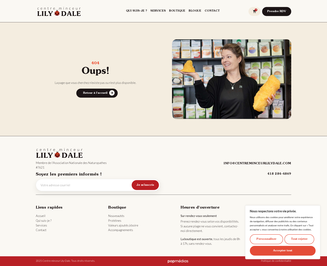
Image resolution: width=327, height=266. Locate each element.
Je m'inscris (145, 185)
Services (158, 11)
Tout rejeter (299, 239)
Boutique (177, 11)
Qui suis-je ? (136, 11)
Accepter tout (282, 250)
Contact (212, 11)
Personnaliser (266, 239)
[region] (282, 232)
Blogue (195, 11)
